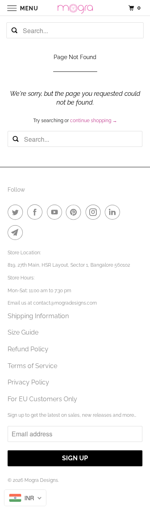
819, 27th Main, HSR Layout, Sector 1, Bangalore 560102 (69, 265)
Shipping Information (38, 316)
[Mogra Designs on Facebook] (36, 212)
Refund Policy (28, 349)
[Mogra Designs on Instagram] (95, 212)
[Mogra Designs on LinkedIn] (114, 212)
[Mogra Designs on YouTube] (56, 212)
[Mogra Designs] (75, 8)
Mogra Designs (41, 480)
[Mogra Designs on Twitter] (17, 212)
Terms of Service (32, 366)
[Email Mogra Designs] (17, 232)
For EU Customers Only (42, 399)
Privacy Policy (28, 382)
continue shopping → (93, 120)
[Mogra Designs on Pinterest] (75, 212)
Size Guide (23, 332)
